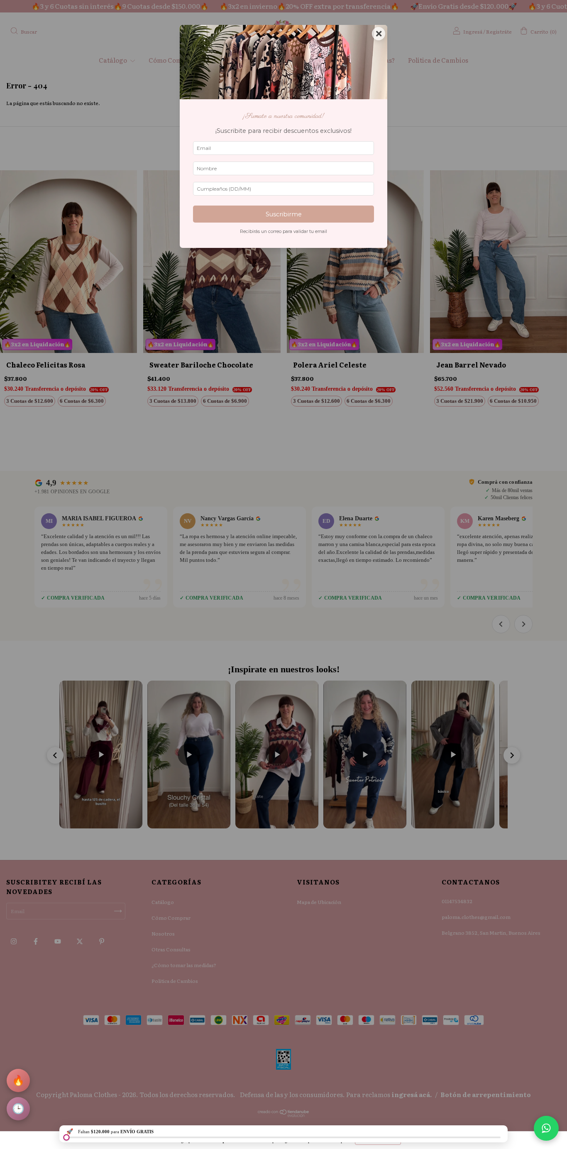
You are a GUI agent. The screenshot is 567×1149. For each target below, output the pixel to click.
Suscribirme (284, 214)
